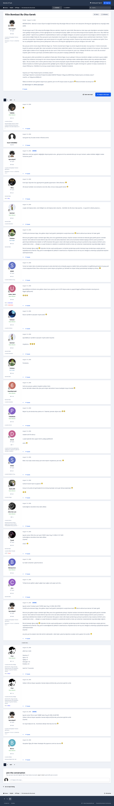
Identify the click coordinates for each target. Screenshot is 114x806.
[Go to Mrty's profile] (12, 182)
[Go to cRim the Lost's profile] (12, 506)
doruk (12, 440)
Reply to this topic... (17, 780)
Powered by (103, 803)
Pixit (12, 656)
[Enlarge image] (75, 82)
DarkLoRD (12, 489)
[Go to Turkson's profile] (12, 314)
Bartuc (12, 748)
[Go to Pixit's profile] (12, 650)
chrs (12, 588)
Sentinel (12, 213)
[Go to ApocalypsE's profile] (12, 23)
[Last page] (14, 100)
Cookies (13, 803)
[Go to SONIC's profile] (12, 265)
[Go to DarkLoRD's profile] (12, 483)
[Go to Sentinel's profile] (12, 207)
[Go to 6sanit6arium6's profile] (12, 385)
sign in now (41, 775)
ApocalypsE (12, 29)
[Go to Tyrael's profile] (12, 534)
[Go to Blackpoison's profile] (12, 562)
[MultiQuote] (23, 128)
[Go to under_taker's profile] (12, 288)
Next (11, 100)
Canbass (12, 238)
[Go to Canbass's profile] (12, 232)
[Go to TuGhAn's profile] (12, 107)
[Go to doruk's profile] (12, 434)
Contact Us (6, 803)
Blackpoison (12, 568)
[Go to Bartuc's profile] (12, 742)
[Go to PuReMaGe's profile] (12, 411)
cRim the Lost (12, 512)
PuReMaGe (12, 416)
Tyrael (12, 540)
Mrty (12, 188)
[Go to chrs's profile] (12, 582)
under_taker (12, 294)
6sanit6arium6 (12, 391)
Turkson (12, 320)
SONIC (12, 271)
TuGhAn (12, 113)
